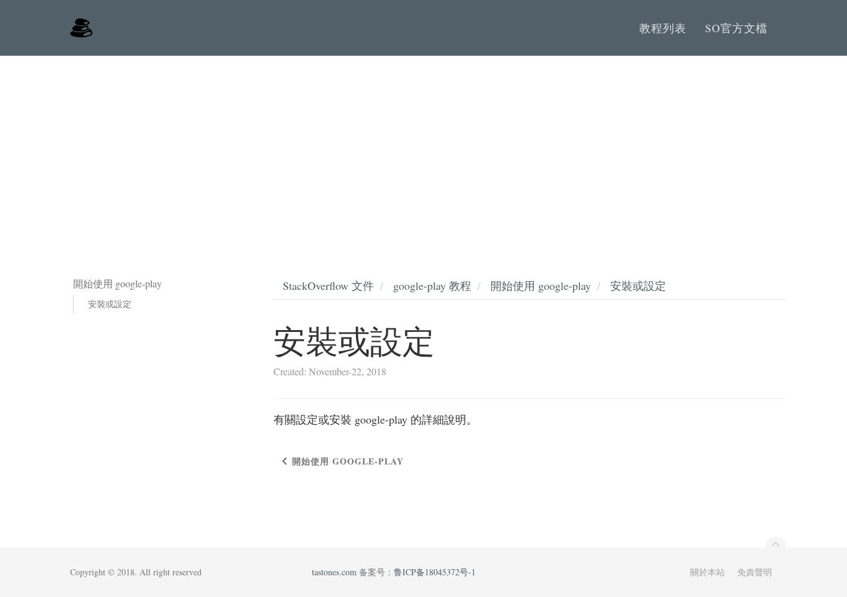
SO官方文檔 (736, 27)
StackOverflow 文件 (328, 285)
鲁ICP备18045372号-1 (435, 572)
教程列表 (662, 27)
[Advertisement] (423, 148)
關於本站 (707, 572)
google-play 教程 (432, 285)
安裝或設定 (109, 304)
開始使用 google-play (540, 285)
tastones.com (334, 572)
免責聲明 (754, 572)
